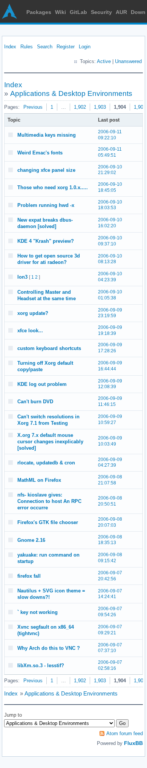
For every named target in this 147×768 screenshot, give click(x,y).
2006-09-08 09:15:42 (110, 557)
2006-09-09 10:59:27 (110, 419)
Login (84, 46)
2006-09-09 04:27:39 (110, 462)
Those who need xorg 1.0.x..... (52, 187)
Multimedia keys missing (46, 135)
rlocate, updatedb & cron (46, 463)
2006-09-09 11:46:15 (110, 401)
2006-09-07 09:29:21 (110, 629)
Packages (38, 12)
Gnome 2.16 (31, 540)
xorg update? (32, 313)
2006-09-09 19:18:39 (110, 330)
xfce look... (30, 330)
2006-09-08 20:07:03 (110, 522)
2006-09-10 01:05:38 (110, 295)
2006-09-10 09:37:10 (110, 241)
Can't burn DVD (35, 401)
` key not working (37, 612)
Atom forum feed (124, 733)
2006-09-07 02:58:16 (110, 665)
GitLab (78, 12)
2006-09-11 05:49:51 (110, 152)
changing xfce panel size (46, 170)
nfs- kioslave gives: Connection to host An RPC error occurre (49, 501)
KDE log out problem (42, 384)
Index (10, 46)
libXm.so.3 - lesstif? (40, 665)
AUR (121, 12)
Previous (33, 107)
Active (104, 61)
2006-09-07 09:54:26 (110, 611)
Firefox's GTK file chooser (47, 522)
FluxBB (133, 743)
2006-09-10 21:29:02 (110, 170)
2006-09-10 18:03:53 (110, 205)
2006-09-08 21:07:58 (110, 480)
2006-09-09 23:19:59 (110, 313)
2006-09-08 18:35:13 (110, 540)
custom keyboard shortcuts (49, 348)
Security (101, 12)
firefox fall (29, 576)
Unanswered (128, 61)
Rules (26, 46)
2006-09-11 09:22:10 (110, 134)
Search (44, 46)
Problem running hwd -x (45, 205)
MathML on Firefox (39, 480)
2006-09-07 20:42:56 (110, 575)
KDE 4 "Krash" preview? (45, 241)
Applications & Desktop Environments (71, 93)
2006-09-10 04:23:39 (110, 276)
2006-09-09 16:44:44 (110, 366)
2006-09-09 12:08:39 (110, 384)
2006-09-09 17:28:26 (110, 347)
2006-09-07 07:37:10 (110, 648)
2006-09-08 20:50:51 (110, 501)
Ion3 (22, 277)
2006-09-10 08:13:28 (110, 259)
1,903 (100, 107)
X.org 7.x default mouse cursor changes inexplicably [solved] (50, 441)
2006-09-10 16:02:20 (110, 222)
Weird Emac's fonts (40, 153)
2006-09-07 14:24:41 (110, 594)
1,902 (80, 107)
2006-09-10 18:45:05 (110, 187)
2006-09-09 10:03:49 (110, 441)
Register (66, 46)
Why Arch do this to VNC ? (48, 648)
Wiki (60, 12)
